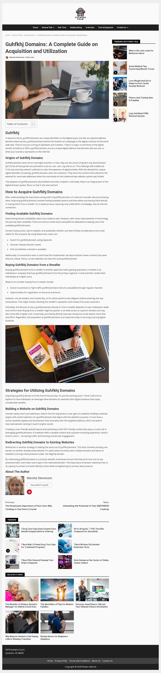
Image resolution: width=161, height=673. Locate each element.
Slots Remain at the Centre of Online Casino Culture (65, 562)
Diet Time (62, 27)
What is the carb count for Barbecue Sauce (120, 52)
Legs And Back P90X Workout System (120, 115)
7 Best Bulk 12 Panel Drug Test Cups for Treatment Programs (12, 546)
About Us (96, 660)
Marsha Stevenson (16, 57)
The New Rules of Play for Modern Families (57, 590)
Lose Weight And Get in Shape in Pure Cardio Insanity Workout (120, 84)
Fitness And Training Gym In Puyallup (120, 99)
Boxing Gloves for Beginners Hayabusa (57, 622)
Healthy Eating (76, 27)
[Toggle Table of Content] (31, 124)
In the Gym (90, 27)
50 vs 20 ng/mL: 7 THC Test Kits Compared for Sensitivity (65, 531)
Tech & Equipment (105, 27)
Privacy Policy (61, 660)
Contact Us (121, 27)
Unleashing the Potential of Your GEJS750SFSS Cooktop (86, 505)
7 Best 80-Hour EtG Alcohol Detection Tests (65, 546)
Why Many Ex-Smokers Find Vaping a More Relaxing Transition (22, 622)
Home (35, 27)
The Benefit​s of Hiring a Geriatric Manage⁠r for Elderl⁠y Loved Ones (22, 590)
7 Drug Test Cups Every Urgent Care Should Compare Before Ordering (12, 531)
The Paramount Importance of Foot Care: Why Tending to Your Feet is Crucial (28, 505)
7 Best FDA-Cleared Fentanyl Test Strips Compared (12, 562)
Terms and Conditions (79, 660)
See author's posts (39, 485)
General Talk (47, 27)
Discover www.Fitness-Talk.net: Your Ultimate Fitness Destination (92, 590)
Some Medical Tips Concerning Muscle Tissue (120, 68)
